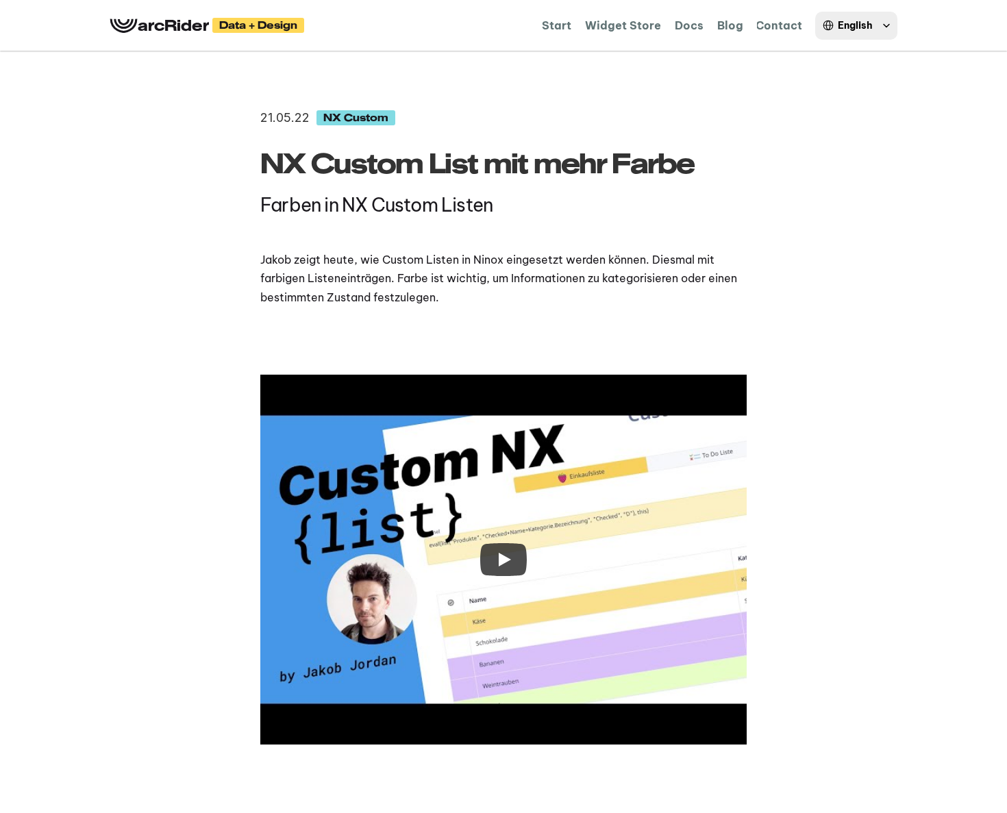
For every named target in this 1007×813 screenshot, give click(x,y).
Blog (730, 25)
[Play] (503, 559)
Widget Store (623, 25)
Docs (689, 25)
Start (556, 25)
